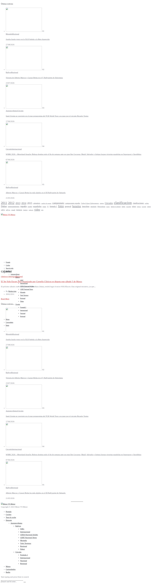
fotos (61, 206)
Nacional (23, 561)
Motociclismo (101, 206)
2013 (18, 203)
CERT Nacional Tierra (26, 289)
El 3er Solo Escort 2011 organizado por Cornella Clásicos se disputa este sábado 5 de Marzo (41, 281)
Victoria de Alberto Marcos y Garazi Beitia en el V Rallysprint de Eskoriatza (34, 78)
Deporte (9, 520)
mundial (128, 206)
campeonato (58, 203)
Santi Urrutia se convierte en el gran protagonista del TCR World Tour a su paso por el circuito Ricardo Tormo (47, 116)
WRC (22, 529)
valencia (31, 210)
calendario (36, 203)
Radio (8, 572)
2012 (11, 202)
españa (23, 206)
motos (123, 206)
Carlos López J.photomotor (90, 203)
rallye (3, 210)
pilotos (139, 206)
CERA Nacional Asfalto (29, 535)
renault (13, 210)
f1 (48, 206)
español (30, 206)
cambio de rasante (46, 203)
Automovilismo (11, 111)
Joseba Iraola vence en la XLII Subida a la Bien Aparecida (28, 39)
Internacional (17, 149)
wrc (42, 210)
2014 (23, 203)
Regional (15, 34)
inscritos (85, 206)
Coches (8, 265)
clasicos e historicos (8, 276)
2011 (4, 202)
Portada (8, 262)
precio (149, 206)
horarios (76, 206)
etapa (44, 206)
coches (147, 203)
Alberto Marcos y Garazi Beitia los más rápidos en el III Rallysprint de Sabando (36, 193)
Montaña (9, 34)
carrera (102, 203)
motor (108, 206)
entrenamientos (13, 206)
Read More (5, 299)
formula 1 (53, 206)
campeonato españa (72, 203)
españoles (37, 206)
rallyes (8, 210)
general (68, 206)
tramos (25, 210)
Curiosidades (11, 569)
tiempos (19, 210)
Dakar (4, 206)
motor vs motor (116, 206)
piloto (134, 206)
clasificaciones (138, 203)
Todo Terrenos (24, 295)
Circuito (20, 111)
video (37, 209)
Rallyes (8, 72)
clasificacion (123, 202)
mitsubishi (93, 206)
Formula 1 (23, 307)
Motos (8, 566)
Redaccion (12, 291)
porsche (144, 206)
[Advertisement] (77, 242)
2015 (29, 203)
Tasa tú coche (9, 268)
